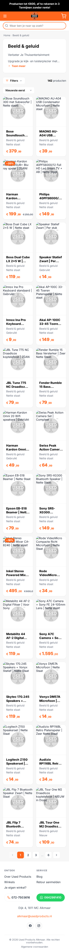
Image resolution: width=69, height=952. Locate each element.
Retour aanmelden (48, 882)
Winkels (9, 882)
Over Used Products (17, 876)
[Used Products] (34, 16)
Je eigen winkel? (15, 887)
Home (7, 35)
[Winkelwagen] (63, 16)
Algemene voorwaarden (34, 946)
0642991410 (52, 897)
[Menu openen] (5, 16)
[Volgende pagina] (56, 855)
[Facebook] (30, 925)
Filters (14, 80)
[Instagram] (38, 925)
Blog (39, 876)
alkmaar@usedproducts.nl (34, 916)
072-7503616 (21, 897)
